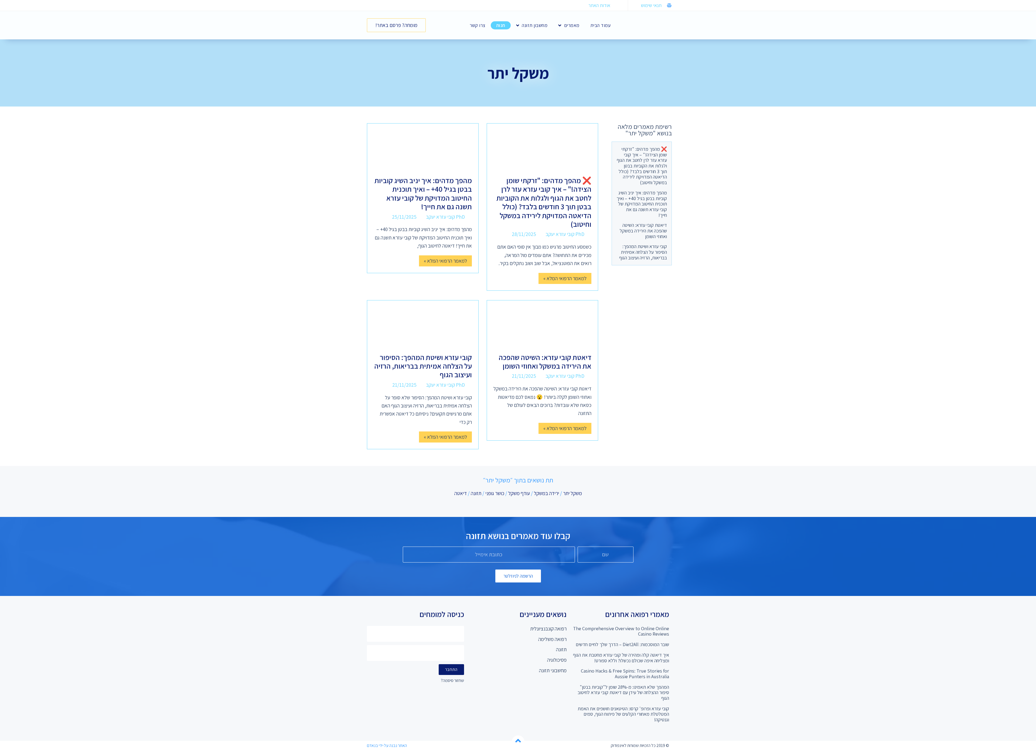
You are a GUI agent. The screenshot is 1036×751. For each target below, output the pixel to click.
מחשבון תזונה (534, 25)
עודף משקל (519, 493)
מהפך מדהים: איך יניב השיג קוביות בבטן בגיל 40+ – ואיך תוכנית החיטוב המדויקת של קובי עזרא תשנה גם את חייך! (641, 204)
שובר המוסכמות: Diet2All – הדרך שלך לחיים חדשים (622, 644)
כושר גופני (494, 493)
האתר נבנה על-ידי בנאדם (387, 745)
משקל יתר (572, 493)
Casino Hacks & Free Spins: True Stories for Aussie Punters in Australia (625, 674)
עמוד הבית (600, 25)
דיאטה (460, 493)
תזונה (476, 493)
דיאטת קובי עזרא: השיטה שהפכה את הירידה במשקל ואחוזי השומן (643, 230)
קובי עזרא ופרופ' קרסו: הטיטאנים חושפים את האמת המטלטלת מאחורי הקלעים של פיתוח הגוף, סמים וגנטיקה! (623, 714)
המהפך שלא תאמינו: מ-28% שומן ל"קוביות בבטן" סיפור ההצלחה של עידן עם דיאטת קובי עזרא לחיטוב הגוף (623, 692)
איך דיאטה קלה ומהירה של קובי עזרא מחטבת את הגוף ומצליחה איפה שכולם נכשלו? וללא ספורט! (621, 658)
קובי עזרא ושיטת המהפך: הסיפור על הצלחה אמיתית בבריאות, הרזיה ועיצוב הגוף (643, 251)
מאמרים (572, 25)
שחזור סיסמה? (452, 680)
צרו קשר (477, 25)
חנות (500, 25)
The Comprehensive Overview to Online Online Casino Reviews (621, 631)
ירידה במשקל (546, 493)
